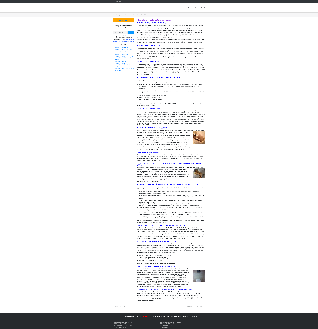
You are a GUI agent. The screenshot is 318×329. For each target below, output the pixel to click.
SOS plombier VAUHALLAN (121, 324)
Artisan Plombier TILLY (121, 61)
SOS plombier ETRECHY (166, 327)
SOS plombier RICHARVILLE (167, 324)
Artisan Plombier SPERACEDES (123, 49)
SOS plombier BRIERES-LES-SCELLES (170, 322)
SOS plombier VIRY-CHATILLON (123, 325)
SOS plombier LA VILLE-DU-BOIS (123, 322)
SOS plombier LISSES (166, 325)
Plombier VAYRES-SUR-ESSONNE (195, 306)
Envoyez (131, 32)
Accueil (182, 7)
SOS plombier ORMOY (120, 327)
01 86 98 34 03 (117, 1)
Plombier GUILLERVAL (120, 306)
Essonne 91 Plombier (134, 15)
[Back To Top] (314, 325)
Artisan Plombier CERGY (121, 63)
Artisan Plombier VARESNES (122, 47)
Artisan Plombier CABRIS (121, 54)
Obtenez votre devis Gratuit (194, 7)
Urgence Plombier (122, 15)
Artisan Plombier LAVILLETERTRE (124, 56)
